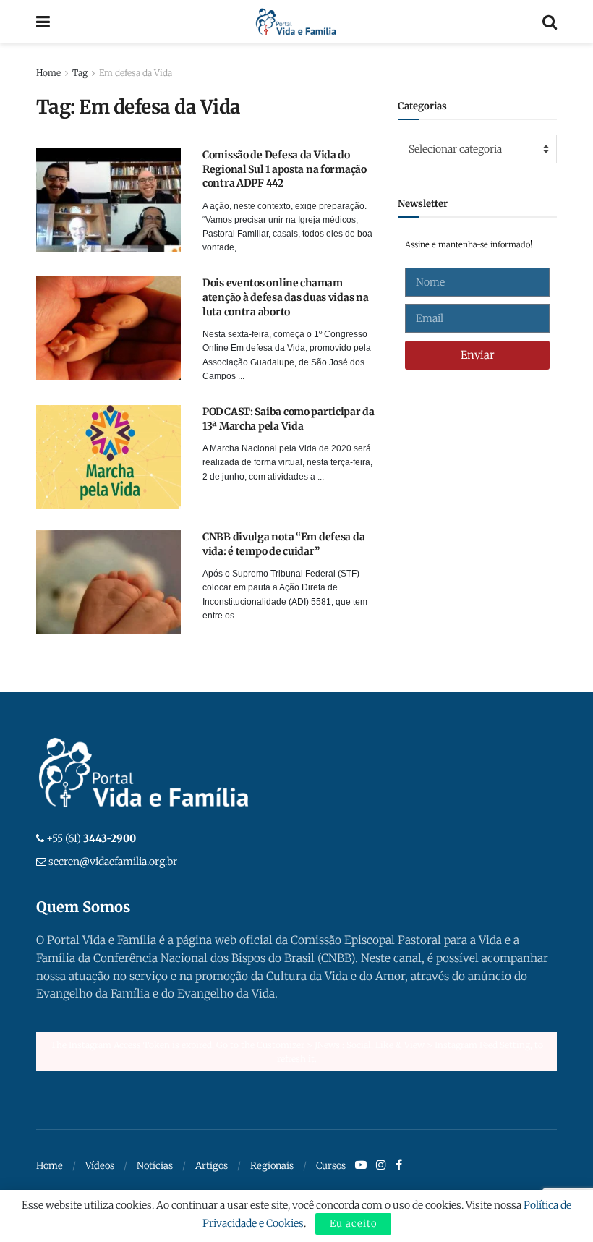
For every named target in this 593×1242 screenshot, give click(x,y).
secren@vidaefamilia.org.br (112, 861)
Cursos (331, 1166)
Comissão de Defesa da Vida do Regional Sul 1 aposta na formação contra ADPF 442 (284, 169)
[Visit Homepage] (296, 21)
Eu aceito (353, 1223)
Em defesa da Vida (135, 72)
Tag (80, 72)
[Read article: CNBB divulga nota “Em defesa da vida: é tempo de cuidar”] (108, 582)
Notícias (155, 1166)
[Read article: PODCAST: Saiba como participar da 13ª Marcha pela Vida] (108, 457)
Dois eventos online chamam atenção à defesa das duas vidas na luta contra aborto (285, 297)
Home (48, 72)
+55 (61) (91, 838)
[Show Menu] (43, 21)
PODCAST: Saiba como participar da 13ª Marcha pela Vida (288, 419)
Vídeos (99, 1166)
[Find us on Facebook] (399, 1165)
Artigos (211, 1166)
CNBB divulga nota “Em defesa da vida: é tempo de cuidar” (283, 544)
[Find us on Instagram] (381, 1165)
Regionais (272, 1166)
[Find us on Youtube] (361, 1165)
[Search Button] (549, 21)
